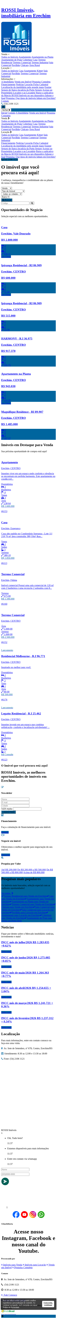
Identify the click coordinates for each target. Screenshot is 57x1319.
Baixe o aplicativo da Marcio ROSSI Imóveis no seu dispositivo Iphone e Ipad (27, 95)
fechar (5, 110)
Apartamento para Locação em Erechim (20, 915)
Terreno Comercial (22, 62)
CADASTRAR (8, 812)
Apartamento (25, 57)
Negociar (5, 855)
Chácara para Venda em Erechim (17, 907)
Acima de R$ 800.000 (34, 872)
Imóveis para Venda (12, 1264)
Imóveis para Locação (35, 1264)
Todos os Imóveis (9, 57)
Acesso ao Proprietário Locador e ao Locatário (26, 91)
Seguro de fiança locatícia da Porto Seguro (21, 90)
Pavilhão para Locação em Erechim (29, 912)
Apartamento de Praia (11, 59)
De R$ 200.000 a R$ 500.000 (31, 869)
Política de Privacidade (11, 1307)
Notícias (20, 84)
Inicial (4, 113)
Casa (35, 59)
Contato (5, 101)
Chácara (25, 65)
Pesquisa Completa (41, 81)
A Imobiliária (7, 81)
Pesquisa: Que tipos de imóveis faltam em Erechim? (31, 98)
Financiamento (8, 84)
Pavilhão (16, 65)
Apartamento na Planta (42, 57)
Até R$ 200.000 (9, 869)
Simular (5, 832)
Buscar (7, 200)
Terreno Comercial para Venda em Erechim (32, 904)
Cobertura (27, 59)
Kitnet (40, 70)
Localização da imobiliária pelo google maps (22, 87)
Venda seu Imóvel (23, 81)
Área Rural (34, 65)
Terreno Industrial (39, 62)
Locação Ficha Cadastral (36, 84)
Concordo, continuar (48, 1304)
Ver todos (6, 893)
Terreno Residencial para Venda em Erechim (25, 896)
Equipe (48, 87)
